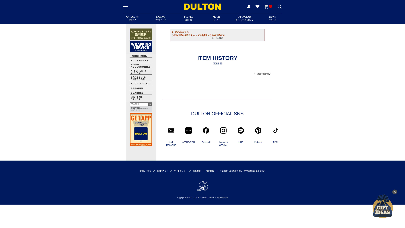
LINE (241, 142)
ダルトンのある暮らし (244, 18)
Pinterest (258, 142)
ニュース (272, 18)
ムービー (216, 18)
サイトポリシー (180, 170)
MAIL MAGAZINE (171, 143)
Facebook (206, 142)
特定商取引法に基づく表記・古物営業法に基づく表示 (242, 170)
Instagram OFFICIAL (223, 143)
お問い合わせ (145, 170)
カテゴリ (132, 18)
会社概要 (197, 170)
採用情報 (210, 170)
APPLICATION (188, 142)
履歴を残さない (264, 73)
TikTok (275, 142)
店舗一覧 (188, 18)
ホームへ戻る (217, 38)
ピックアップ (160, 18)
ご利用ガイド (162, 170)
